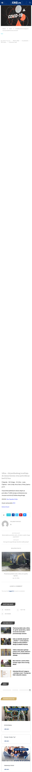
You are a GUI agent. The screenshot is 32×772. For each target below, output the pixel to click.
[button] (2, 2)
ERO (14, 503)
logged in (11, 591)
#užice (3, 507)
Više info (6, 729)
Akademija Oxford (9, 765)
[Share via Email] (24, 514)
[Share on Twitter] (17, 514)
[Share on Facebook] (13, 514)
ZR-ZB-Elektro (8, 725)
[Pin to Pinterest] (20, 514)
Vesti (10, 28)
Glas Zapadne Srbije (12, 499)
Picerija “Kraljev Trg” (10, 737)
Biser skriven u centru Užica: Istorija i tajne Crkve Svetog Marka (21, 662)
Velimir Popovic (6, 40)
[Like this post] (9, 514)
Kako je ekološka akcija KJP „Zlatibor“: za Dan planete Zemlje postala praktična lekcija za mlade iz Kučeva (21, 641)
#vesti (7, 507)
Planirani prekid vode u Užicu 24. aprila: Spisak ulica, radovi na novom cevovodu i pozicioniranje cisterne (21, 630)
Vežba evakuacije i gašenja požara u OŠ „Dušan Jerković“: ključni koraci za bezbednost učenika (22, 652)
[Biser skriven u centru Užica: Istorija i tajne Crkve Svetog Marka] (6, 663)
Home (4, 28)
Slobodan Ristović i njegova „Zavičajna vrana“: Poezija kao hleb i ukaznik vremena (22, 673)
